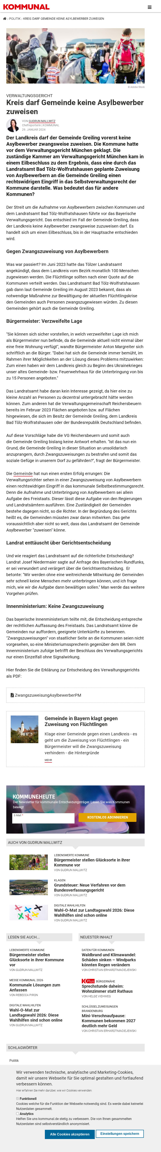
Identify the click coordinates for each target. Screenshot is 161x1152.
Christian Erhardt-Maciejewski (112, 970)
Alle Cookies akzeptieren (70, 1134)
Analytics (27, 1114)
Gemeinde (23, 473)
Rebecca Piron (27, 995)
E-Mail (17, 815)
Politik (15, 18)
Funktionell (28, 1099)
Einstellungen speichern (119, 1133)
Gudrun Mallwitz (42, 121)
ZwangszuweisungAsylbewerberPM (47, 695)
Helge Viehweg (99, 996)
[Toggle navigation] (149, 7)
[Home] (27, 7)
